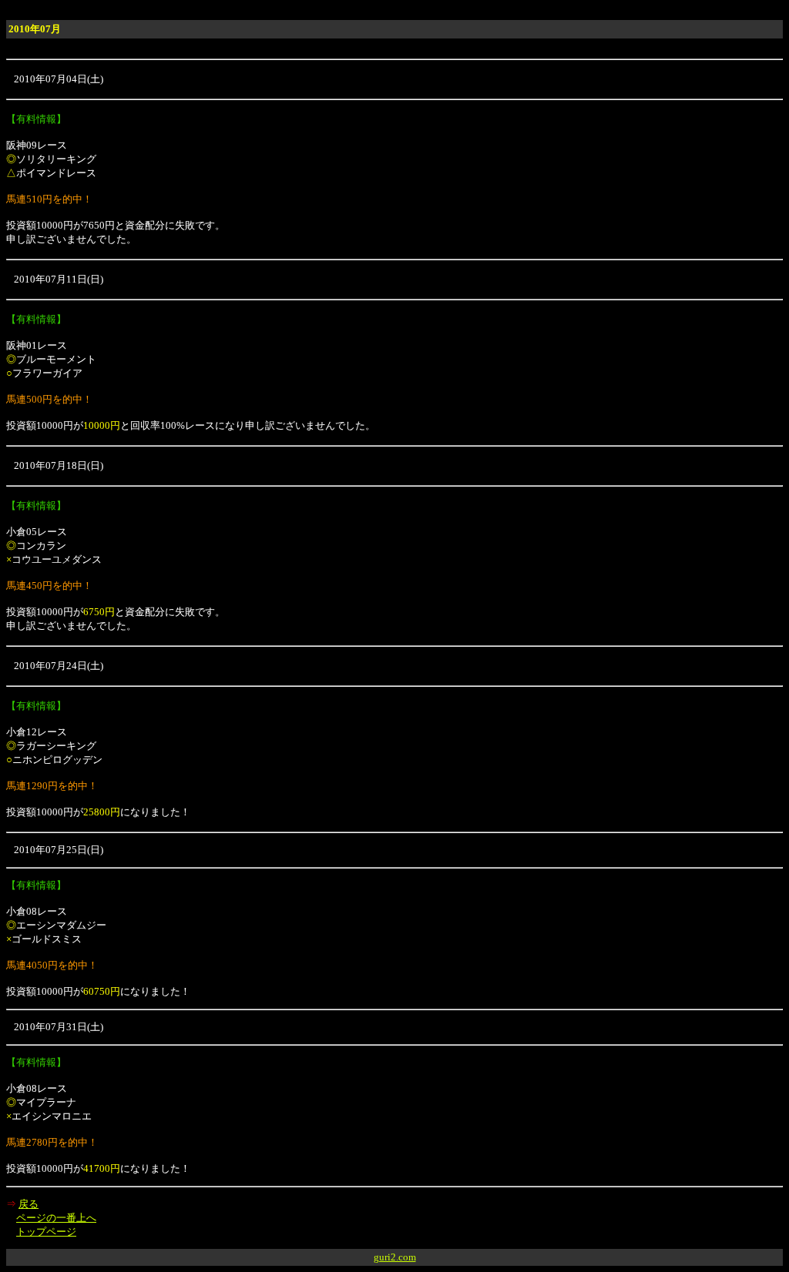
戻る (28, 1204)
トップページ (46, 1231)
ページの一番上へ (56, 1217)
